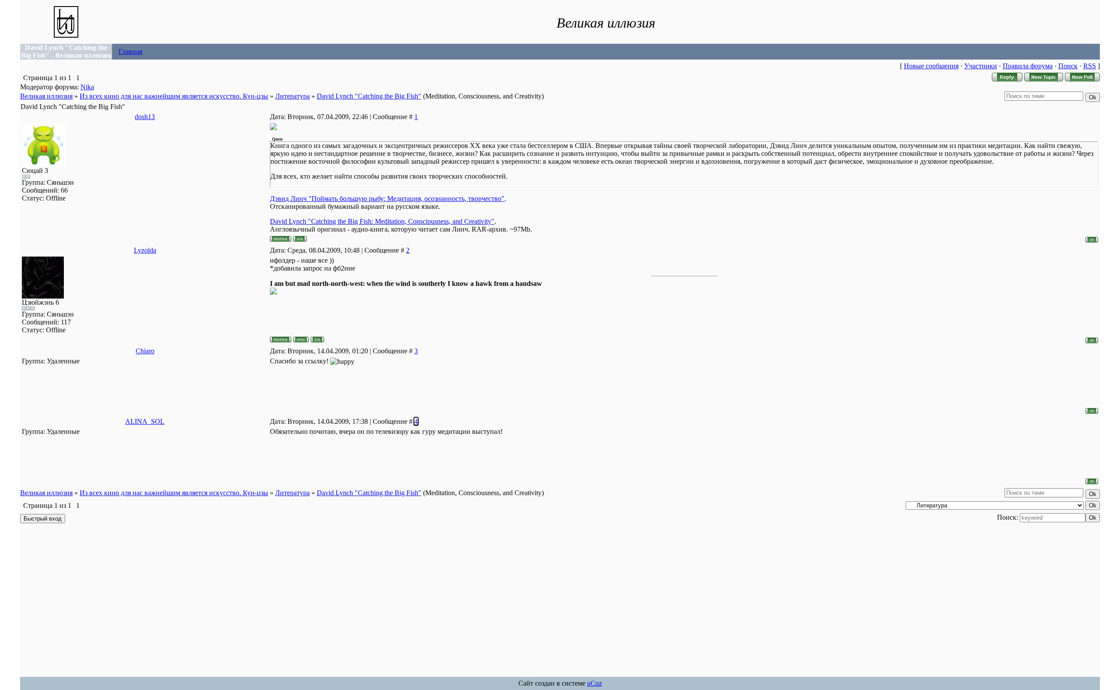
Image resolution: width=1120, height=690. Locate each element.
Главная (130, 51)
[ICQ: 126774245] (300, 239)
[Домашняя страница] (301, 339)
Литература (292, 96)
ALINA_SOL (144, 421)
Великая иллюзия (46, 96)
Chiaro (145, 351)
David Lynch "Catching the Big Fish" (369, 96)
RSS (1089, 66)
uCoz (594, 683)
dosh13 (145, 116)
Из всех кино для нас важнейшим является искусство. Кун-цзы (174, 96)
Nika (87, 87)
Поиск (1068, 66)
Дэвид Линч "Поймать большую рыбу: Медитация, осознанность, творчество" (387, 198)
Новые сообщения (931, 66)
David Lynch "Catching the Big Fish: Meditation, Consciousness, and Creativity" (382, 221)
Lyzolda (145, 250)
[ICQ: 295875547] (317, 339)
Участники (980, 66)
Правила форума (1028, 66)
